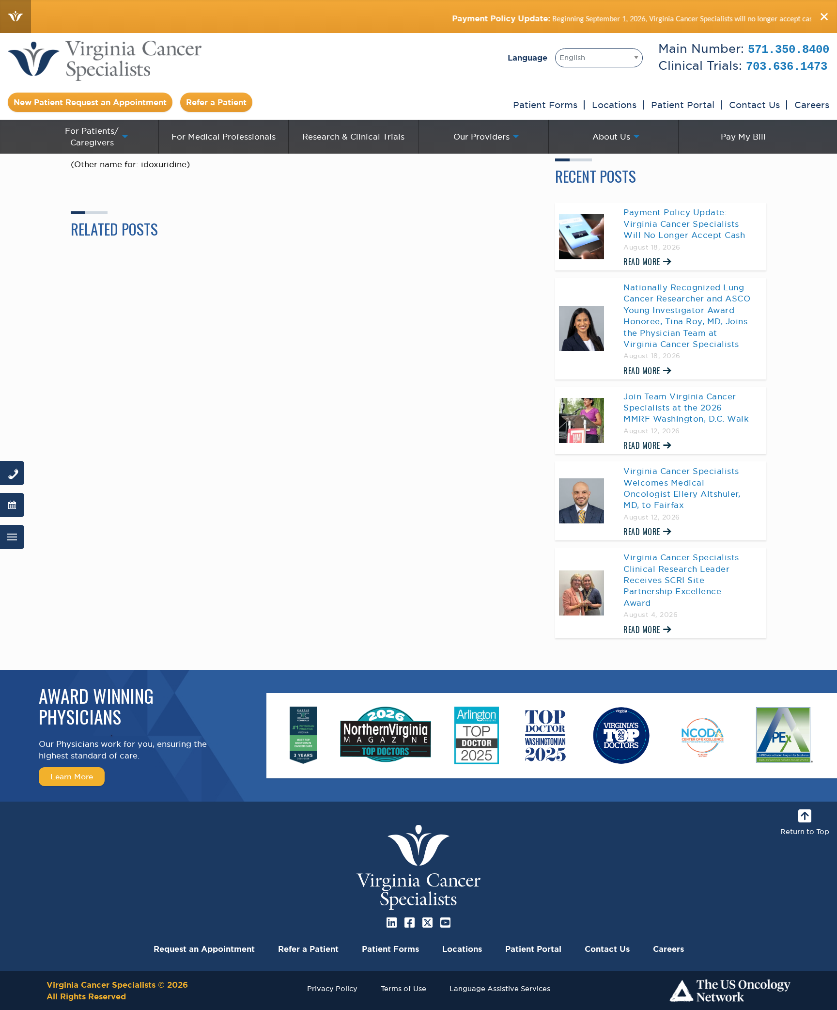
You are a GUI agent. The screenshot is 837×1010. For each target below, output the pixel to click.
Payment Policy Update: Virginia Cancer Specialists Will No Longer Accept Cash (684, 223)
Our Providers (481, 136)
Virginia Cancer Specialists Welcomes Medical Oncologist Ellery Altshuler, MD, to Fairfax (681, 488)
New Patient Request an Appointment (90, 102)
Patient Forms (545, 104)
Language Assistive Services (500, 988)
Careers (811, 104)
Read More (641, 262)
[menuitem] (93, 137)
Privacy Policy (332, 988)
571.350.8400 (788, 49)
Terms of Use (403, 988)
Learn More (71, 776)
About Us (611, 136)
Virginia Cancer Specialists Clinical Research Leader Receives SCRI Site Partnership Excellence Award (681, 580)
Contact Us (754, 104)
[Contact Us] (12, 473)
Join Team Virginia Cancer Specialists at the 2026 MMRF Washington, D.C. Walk (686, 408)
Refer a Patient (216, 102)
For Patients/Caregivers (92, 137)
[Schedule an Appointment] (12, 505)
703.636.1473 (786, 66)
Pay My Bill (743, 136)
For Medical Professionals (223, 136)
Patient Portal (682, 104)
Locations (614, 104)
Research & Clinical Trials (353, 136)
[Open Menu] (12, 537)
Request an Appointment (204, 949)
